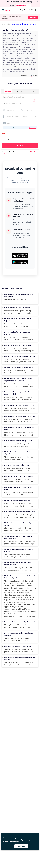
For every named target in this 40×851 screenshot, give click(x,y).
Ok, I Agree (21, 846)
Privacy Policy (33, 151)
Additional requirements (13, 140)
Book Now (33, 17)
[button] (5, 133)
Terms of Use (6, 153)
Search (20, 145)
